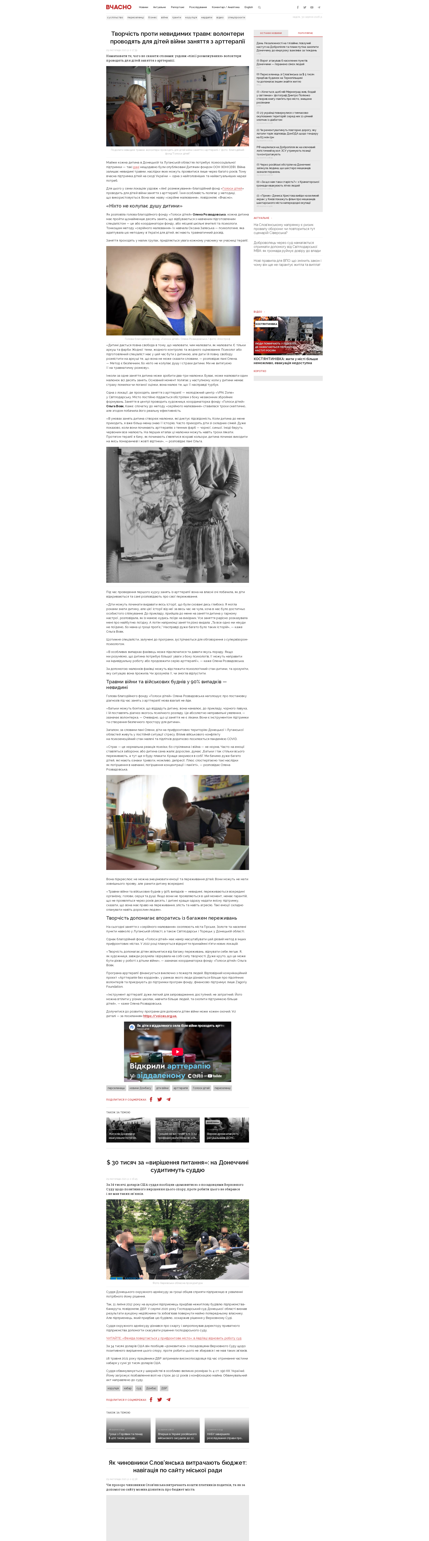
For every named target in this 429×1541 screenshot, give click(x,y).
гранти (176, 17)
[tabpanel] (288, 124)
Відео (258, 311)
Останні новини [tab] (271, 33)
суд (139, 1388)
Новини (143, 7)
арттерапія (181, 1088)
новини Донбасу (140, 1088)
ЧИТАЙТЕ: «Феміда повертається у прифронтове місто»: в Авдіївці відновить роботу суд (173, 1338)
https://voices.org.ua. (160, 1016)
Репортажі (177, 7)
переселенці (136, 17)
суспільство (115, 17)
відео (220, 17)
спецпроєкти (236, 17)
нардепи (206, 17)
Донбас (151, 1388)
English (248, 7)
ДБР (164, 1388)
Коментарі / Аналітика (225, 7)
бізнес (152, 17)
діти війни (162, 1088)
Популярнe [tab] (305, 33)
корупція (191, 17)
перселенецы (116, 1088)
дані (136, 167)
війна (164, 17)
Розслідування (198, 7)
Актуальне (159, 7)
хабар (128, 1388)
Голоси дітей (232, 188)
